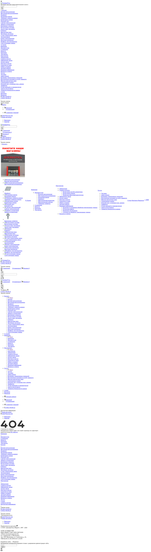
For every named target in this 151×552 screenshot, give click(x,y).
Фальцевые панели (6, 452)
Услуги (10, 371)
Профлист (4, 451)
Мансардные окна (6, 468)
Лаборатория (4, 484)
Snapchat (6, 121)
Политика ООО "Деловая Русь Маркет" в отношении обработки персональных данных (27, 540)
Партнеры (4, 441)
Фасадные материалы (7, 476)
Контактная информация (8, 504)
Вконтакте (7, 120)
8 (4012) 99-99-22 (6, 96)
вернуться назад (5, 432)
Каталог (10, 299)
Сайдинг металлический (8, 459)
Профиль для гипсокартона (9, 477)
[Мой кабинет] (1, 270)
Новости (3, 440)
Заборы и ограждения (7, 460)
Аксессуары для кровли (8, 465)
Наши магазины (6, 117)
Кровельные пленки (7, 455)
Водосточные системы (7, 463)
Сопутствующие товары (8, 479)
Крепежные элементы (7, 462)
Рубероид (3, 466)
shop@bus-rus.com (7, 115)
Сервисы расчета (6, 485)
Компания (11, 338)
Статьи (3, 501)
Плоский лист (5, 457)
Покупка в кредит (6, 490)
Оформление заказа (6, 487)
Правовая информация (7, 496)
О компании (4, 438)
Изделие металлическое (8, 448)
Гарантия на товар (6, 491)
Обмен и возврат (6, 493)
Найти (3, 547)
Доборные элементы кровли (9, 454)
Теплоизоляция (5, 473)
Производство (5, 437)
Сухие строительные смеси (9, 471)
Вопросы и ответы (6, 498)
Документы (4, 443)
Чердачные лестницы (7, 470)
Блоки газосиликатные (7, 474)
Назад (11, 297)
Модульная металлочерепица (9, 449)
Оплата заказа (5, 488)
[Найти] (2, 8)
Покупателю (11, 351)
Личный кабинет (6, 495)
